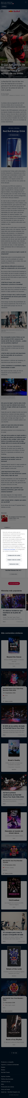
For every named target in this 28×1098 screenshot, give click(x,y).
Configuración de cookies (14, 555)
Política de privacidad (9, 549)
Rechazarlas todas (14, 564)
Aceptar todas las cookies (14, 559)
